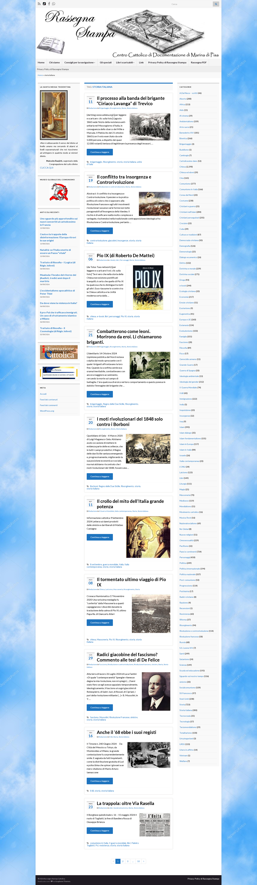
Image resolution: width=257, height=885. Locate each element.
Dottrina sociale (187, 274)
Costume (184, 200)
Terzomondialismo (188, 727)
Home (41, 62)
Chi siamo (54, 62)
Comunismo (185, 183)
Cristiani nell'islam (188, 212)
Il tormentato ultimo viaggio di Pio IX (131, 582)
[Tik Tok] (44, 3)
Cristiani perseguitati (189, 217)
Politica (183, 563)
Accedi (43, 394)
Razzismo (184, 602)
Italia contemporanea (123, 511)
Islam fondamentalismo (190, 438)
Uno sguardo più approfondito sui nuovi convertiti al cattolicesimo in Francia (58, 221)
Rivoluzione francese (142, 664)
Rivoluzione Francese (119, 717)
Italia (121, 564)
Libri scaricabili (124, 62)
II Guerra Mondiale (106, 511)
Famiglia (183, 336)
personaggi (114, 316)
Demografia (185, 246)
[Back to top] (250, 878)
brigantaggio (96, 162)
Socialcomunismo (120, 808)
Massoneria (118, 589)
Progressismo (186, 585)
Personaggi (124, 260)
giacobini (112, 240)
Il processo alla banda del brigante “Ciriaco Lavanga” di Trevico (131, 100)
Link (141, 62)
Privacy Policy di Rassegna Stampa (167, 62)
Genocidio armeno (188, 359)
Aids (182, 110)
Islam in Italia (186, 449)
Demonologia (186, 251)
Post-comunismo (187, 580)
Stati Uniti (184, 699)
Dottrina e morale (188, 268)
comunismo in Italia (99, 843)
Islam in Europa (186, 444)
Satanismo (184, 659)
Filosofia (183, 348)
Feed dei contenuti (49, 399)
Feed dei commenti (49, 405)
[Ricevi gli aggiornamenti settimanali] (53, 3)
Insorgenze (185, 415)
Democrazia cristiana (189, 240)
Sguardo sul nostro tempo (192, 676)
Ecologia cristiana (188, 291)
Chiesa (102, 589)
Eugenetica (185, 314)
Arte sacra (184, 127)
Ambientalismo (186, 121)
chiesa (93, 316)
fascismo (94, 717)
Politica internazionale (190, 568)
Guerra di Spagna (187, 370)
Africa (182, 104)
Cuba (182, 229)
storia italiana (129, 162)
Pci (96, 845)
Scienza (183, 665)
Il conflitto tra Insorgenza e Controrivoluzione (124, 179)
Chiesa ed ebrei (187, 172)
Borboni (94, 486)
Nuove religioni (186, 534)
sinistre (154, 664)
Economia (184, 297)
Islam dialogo (186, 432)
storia (120, 162)
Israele (183, 455)
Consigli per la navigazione (79, 62)
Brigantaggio (104, 108)
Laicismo (109, 589)
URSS (182, 744)
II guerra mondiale (117, 843)
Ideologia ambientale (189, 376)
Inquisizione (185, 410)
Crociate (184, 223)
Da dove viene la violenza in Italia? (58, 303)
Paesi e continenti (188, 551)
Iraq (181, 421)
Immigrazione (186, 399)
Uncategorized (186, 738)
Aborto (183, 98)
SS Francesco (186, 693)
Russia (183, 642)
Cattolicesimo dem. (188, 161)
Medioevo (184, 500)
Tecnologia (185, 721)
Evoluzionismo (186, 331)
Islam (182, 427)
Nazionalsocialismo (188, 523)
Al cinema (184, 115)
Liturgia (183, 483)
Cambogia (184, 155)
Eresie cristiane (187, 302)
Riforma (183, 619)
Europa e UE (185, 319)
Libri (117, 260)
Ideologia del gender (189, 382)
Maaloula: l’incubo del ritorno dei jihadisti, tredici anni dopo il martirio (58, 277)
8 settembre (96, 564)
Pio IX (124, 316)
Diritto (183, 263)
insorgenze (122, 240)
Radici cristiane (186, 597)
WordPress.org (47, 411)
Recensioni (185, 608)
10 (138, 861)
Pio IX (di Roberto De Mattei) (126, 255)
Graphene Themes (62, 881)
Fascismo (103, 664)
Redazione (93, 108)
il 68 (92, 790)
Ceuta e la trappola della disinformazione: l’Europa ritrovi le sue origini (58, 237)
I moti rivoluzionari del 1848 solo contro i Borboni (130, 421)
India (182, 404)
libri (106, 316)
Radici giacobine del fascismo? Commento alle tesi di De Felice (128, 657)
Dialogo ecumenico (188, 257)
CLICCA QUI (46, 167)
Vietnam (183, 755)
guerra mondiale (110, 564)
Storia (124, 108)
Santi (182, 653)
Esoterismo (185, 308)
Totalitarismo (186, 733)
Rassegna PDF (199, 62)
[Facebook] (49, 3)
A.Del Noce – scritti (189, 93)
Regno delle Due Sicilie (113, 404)
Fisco (182, 353)
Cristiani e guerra (187, 206)
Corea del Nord (186, 195)
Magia (182, 489)
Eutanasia (184, 325)
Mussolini (103, 717)
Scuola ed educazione (189, 670)
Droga (182, 280)
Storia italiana (132, 108)
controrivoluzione (98, 240)
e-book (112, 260)
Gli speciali (106, 62)
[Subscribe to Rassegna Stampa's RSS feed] (39, 3)
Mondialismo (185, 506)
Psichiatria (184, 591)
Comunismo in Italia (189, 189)
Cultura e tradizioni (188, 234)
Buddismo (184, 149)
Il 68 (111, 737)
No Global (184, 529)
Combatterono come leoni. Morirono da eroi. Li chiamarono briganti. (124, 337)
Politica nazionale (187, 574)
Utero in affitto (186, 750)
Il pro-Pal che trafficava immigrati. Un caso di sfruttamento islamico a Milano (58, 315)
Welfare (183, 761)
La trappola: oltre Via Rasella (125, 803)
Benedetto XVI (187, 132)
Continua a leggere (99, 152)
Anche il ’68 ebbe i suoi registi (126, 732)
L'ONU (182, 466)
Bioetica (183, 138)
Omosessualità (186, 540)
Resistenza (185, 614)
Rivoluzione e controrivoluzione (112, 187)
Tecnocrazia (185, 716)
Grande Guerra (186, 365)
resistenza (104, 845)
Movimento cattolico (189, 512)
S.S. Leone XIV (186, 648)
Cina (182, 178)
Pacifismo (184, 546)
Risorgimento (115, 108)
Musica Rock (185, 517)
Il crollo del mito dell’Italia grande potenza (130, 503)
